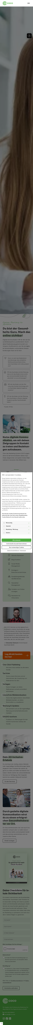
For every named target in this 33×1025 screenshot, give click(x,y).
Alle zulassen (16, 540)
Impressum (23, 550)
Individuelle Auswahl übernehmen (16, 544)
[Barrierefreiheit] (29, 35)
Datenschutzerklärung (13, 550)
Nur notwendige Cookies (16, 547)
